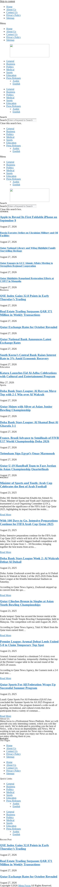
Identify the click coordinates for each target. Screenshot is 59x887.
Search (3, 120)
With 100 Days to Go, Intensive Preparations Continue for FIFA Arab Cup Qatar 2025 (29, 522)
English (16, 83)
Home (9, 6)
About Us (11, 9)
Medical (10, 69)
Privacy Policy (13, 15)
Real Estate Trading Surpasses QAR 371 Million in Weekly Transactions (26, 313)
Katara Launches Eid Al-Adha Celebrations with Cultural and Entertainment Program (28, 374)
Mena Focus (24, 885)
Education (11, 75)
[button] (29, 23)
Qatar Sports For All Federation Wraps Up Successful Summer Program (28, 686)
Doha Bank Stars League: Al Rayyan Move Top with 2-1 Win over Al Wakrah (28, 392)
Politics (10, 66)
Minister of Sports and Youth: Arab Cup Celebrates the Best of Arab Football (26, 484)
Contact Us (11, 12)
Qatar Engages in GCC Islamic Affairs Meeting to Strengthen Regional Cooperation (26, 264)
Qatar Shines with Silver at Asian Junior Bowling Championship (26, 408)
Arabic (16, 81)
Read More (5, 514)
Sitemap (10, 18)
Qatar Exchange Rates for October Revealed (28, 327)
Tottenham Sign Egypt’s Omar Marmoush (27, 453)
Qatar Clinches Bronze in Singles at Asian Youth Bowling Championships (27, 603)
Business (10, 64)
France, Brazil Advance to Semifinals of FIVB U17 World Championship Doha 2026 (29, 439)
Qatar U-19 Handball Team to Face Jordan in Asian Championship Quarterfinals (28, 467)
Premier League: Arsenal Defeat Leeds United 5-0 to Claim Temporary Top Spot (29, 643)
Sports (9, 72)
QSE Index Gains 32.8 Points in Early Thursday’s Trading (24, 297)
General (10, 61)
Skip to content (7, 1)
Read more (4, 738)
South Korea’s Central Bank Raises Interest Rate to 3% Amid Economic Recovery (28, 356)
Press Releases (13, 78)
